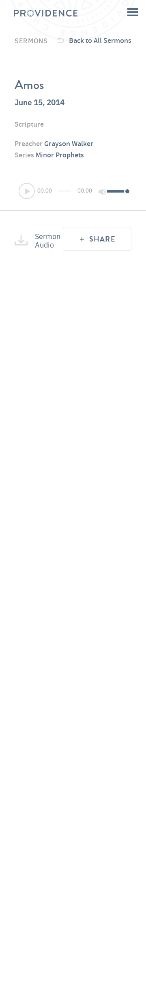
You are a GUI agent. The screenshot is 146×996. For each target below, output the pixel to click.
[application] (73, 192)
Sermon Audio (43, 240)
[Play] (27, 192)
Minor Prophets (60, 154)
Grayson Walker (68, 143)
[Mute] (102, 192)
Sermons (31, 40)
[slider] (117, 191)
